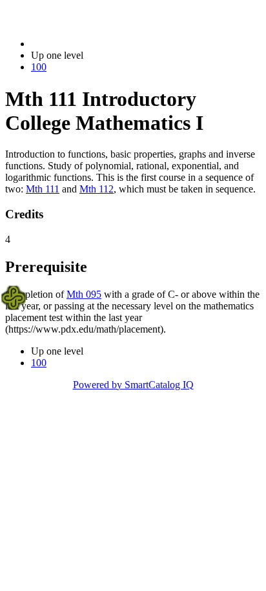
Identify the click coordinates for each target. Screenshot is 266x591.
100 (38, 66)
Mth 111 (42, 188)
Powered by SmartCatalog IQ (133, 384)
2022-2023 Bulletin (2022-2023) (97, 43)
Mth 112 (96, 188)
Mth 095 (83, 294)
